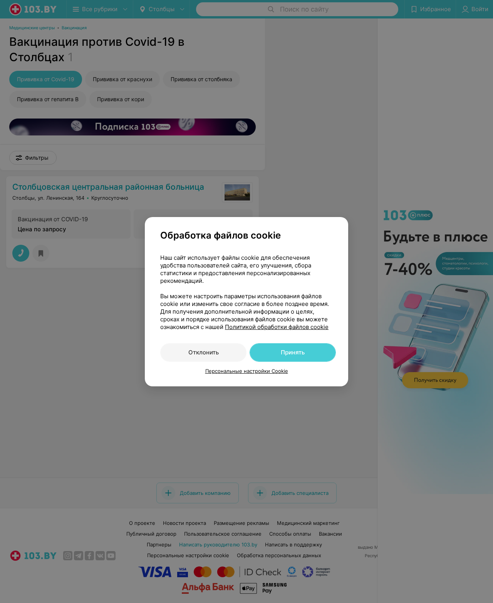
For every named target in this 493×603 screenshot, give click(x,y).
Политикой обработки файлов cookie (277, 327)
